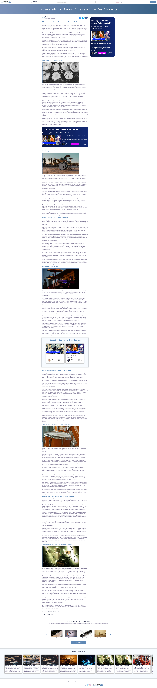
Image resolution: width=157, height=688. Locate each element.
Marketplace (76, 683)
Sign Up (153, 2)
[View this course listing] (51, 140)
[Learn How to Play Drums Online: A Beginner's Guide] (50, 664)
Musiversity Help (67, 681)
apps (31, 2)
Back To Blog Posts (48, 614)
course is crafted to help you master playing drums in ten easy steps (64, 600)
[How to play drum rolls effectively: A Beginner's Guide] (123, 664)
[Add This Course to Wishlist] (59, 136)
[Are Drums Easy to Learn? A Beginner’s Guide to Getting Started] (31, 664)
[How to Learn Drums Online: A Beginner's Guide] (86, 664)
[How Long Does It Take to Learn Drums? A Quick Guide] (105, 664)
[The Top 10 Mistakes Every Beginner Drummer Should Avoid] (13, 664)
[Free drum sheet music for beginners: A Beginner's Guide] (141, 664)
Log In (146, 2)
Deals (56, 683)
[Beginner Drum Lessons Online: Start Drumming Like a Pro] (68, 664)
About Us (56, 681)
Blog (75, 681)
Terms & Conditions (68, 683)
